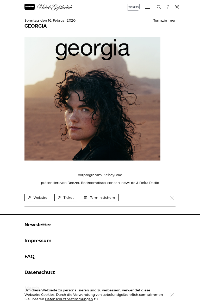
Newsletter (37, 225)
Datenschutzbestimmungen (69, 299)
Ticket (69, 198)
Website (40, 198)
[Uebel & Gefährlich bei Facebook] (165, 6)
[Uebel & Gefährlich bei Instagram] (176, 7)
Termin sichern (102, 198)
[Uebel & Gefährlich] (54, 7)
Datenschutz (39, 272)
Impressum (38, 241)
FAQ (29, 256)
